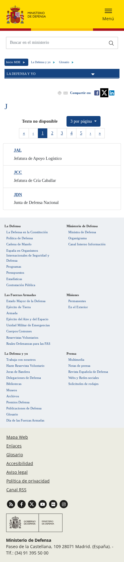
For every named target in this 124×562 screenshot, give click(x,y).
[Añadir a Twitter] (103, 92)
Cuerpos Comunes (19, 331)
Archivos (12, 396)
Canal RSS (16, 490)
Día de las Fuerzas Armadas (25, 420)
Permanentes (77, 301)
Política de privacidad (28, 481)
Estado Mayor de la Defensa (25, 301)
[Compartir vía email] (65, 92)
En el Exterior (78, 307)
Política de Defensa (19, 238)
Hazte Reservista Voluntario (25, 365)
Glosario (64, 62)
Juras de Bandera (18, 371)
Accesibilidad (19, 463)
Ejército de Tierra (18, 307)
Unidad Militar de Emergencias (28, 325)
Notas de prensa (79, 365)
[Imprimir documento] (59, 92)
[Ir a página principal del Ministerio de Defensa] (26, 14)
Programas (13, 266)
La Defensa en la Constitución (27, 232)
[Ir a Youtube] (43, 504)
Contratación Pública (20, 285)
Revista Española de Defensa (88, 371)
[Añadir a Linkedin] (111, 92)
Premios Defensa (17, 402)
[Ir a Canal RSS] (11, 504)
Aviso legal (17, 472)
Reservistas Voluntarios (22, 337)
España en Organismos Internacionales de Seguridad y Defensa (27, 256)
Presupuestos (15, 272)
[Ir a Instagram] (63, 504)
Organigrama (77, 238)
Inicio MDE (13, 62)
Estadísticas (14, 279)
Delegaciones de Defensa (23, 378)
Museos (11, 390)
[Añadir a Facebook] (96, 92)
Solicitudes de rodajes (83, 384)
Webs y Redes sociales (83, 378)
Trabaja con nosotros (21, 359)
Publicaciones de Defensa (24, 408)
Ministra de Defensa (82, 232)
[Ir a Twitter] (32, 504)
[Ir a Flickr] (53, 504)
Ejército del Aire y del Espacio (27, 319)
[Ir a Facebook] (22, 504)
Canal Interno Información (87, 244)
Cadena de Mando (19, 244)
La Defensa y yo (41, 62)
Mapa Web (17, 437)
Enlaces (14, 446)
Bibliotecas (13, 384)
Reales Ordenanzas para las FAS (28, 343)
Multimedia (76, 359)
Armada (11, 313)
